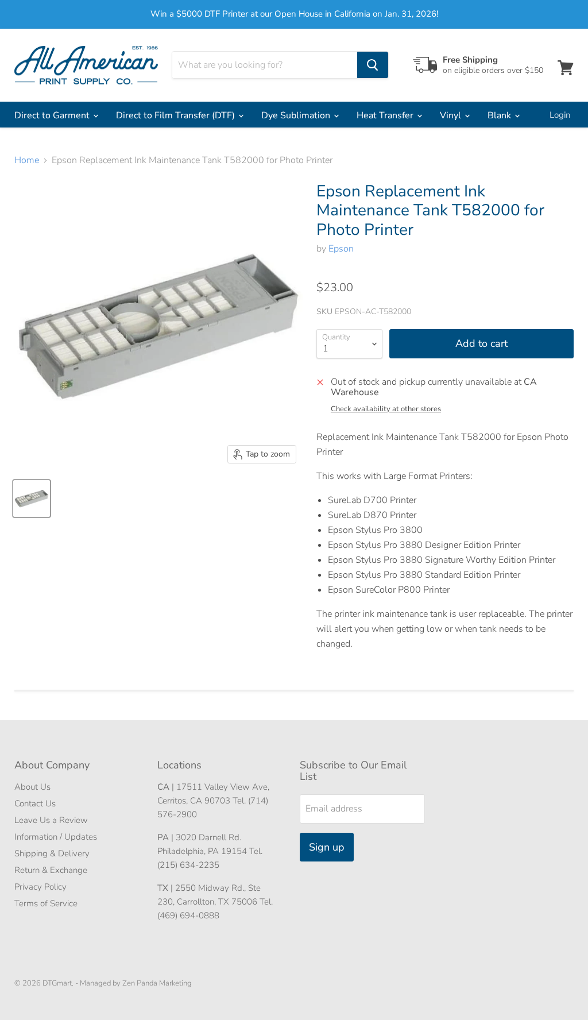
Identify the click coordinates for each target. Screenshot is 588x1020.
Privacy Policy (40, 886)
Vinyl (451, 115)
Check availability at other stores (386, 409)
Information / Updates (55, 837)
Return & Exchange (50, 870)
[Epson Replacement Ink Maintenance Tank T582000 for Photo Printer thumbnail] (31, 498)
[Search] (372, 65)
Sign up (327, 847)
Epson (341, 248)
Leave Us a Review (51, 820)
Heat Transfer (386, 115)
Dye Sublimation (296, 115)
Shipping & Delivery (52, 853)
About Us (32, 787)
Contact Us (35, 803)
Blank (500, 115)
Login (560, 115)
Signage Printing (49, 146)
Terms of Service (46, 903)
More (121, 146)
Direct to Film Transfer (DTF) (176, 115)
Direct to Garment (53, 115)
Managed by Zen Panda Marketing (136, 983)
